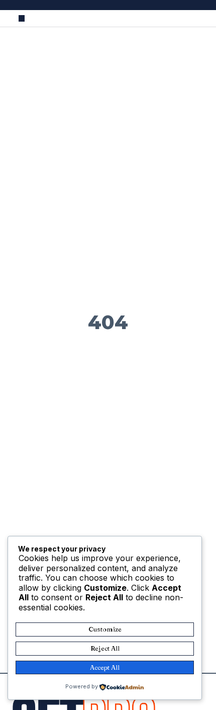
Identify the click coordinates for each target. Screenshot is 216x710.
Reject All (105, 648)
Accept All (105, 667)
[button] (22, 18)
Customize (105, 629)
